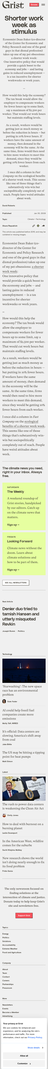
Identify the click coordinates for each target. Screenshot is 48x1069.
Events (5, 1008)
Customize (22, 1063)
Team (4, 973)
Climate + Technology (37, 219)
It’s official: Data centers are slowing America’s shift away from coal (21, 735)
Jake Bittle (7, 744)
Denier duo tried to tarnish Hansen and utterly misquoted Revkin (20, 616)
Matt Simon (7, 761)
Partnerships (7, 984)
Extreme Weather (9, 949)
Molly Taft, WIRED (10, 723)
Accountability (8, 945)
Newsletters (7, 1005)
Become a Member (10, 1012)
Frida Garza (7, 871)
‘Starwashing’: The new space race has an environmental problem (22, 690)
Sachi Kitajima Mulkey (12, 850)
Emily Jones (12, 815)
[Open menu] (43, 4)
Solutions (6, 941)
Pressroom (7, 988)
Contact (6, 977)
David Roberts (8, 205)
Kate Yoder (12, 701)
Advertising (7, 1016)
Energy (5, 934)
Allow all (24, 1056)
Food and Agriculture (11, 952)
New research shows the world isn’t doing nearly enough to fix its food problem (23, 862)
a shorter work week (23, 58)
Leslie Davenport (9, 833)
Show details (34, 1048)
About (5, 969)
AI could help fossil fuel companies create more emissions (18, 714)
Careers (5, 980)
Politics (21, 631)
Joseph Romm (8, 631)
